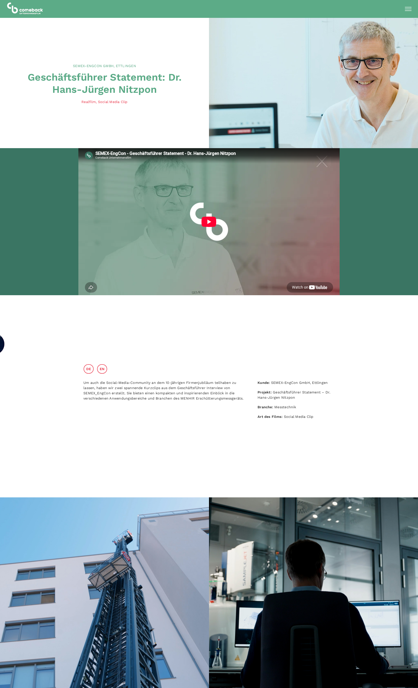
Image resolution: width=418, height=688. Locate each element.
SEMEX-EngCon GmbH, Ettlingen (104, 66)
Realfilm (88, 102)
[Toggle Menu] (408, 9)
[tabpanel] (165, 392)
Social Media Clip (113, 102)
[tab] (90, 369)
